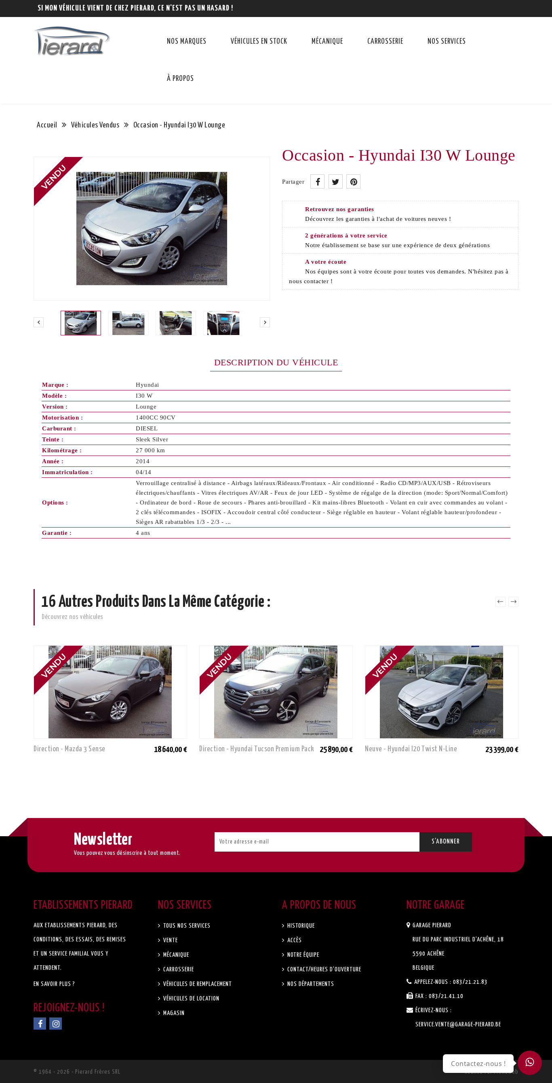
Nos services (447, 41)
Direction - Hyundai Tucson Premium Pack (256, 749)
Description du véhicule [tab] (276, 362)
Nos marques (186, 41)
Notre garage (436, 905)
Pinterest (353, 181)
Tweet (336, 181)
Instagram (55, 1023)
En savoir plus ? (54, 984)
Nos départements (310, 984)
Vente (170, 940)
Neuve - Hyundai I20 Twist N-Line (411, 749)
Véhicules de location (190, 999)
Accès (294, 940)
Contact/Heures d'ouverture (323, 969)
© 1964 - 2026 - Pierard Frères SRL (77, 1072)
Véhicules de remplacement (197, 984)
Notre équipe (302, 955)
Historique (300, 926)
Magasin (173, 1013)
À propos (180, 79)
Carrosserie (385, 41)
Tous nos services (186, 926)
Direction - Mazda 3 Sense (69, 749)
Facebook (40, 1023)
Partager (317, 181)
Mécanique (327, 41)
